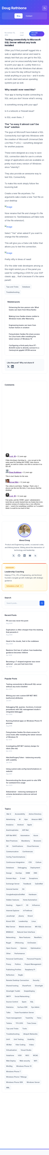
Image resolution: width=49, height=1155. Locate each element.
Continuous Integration (15, 862)
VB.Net (9, 1045)
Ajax (26, 819)
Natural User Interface (26, 932)
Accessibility (20, 814)
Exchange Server (12, 884)
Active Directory (35, 814)
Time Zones (31, 1023)
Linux (34, 921)
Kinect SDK (10, 921)
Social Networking (22, 996)
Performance (19, 953)
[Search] (42, 603)
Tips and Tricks (12, 287)
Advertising (10, 819)
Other (8, 953)
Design (9, 873)
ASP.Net (25, 830)
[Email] (30, 556)
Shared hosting (12, 986)
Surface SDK (22, 1007)
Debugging (22, 868)
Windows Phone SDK (14, 1082)
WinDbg (9, 1066)
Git (23, 889)
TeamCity (29, 1018)
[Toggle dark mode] (44, 8)
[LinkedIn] (24, 556)
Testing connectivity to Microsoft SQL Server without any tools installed (23, 42)
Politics (18, 964)
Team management (14, 1018)
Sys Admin (35, 1007)
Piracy (8, 964)
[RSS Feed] (35, 556)
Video (31, 1045)
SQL (31, 1002)
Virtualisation (11, 1050)
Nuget (8, 943)
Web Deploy (11, 1061)
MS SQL (38, 927)
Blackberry (25, 841)
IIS (27, 905)
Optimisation (36, 948)
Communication (12, 851)
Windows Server (33, 1082)
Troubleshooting (12, 292)
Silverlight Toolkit (13, 991)
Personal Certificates (14, 959)
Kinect (30, 916)
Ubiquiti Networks (30, 1034)
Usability (30, 1039)
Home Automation (30, 900)
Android (20, 825)
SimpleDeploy (29, 991)
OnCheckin (31, 943)
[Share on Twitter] (8, 367)
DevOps (19, 873)
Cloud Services (33, 846)
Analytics (9, 825)
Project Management (33, 964)
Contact (29, 16)
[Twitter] (14, 556)
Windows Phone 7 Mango (16, 1077)
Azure (36, 835)
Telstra (9, 1023)
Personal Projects (34, 959)
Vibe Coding (20, 1045)
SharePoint (26, 986)
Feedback (27, 884)
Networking (10, 937)
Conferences (27, 851)
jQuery (21, 916)
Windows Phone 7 (13, 1071)
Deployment (35, 868)
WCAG (35, 1055)
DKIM (28, 873)
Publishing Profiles (13, 970)
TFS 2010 (19, 1023)
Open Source (11, 948)
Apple (29, 825)
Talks (8, 1012)
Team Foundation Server (24, 1012)
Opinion (23, 948)
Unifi (8, 1039)
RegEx (20, 975)
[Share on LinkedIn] (12, 367)
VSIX (20, 1055)
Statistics (10, 1007)
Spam (24, 1002)
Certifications (17, 846)
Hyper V (19, 905)
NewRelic (38, 937)
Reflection (10, 975)
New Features (24, 937)
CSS (30, 862)
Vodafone (10, 1055)
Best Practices (12, 841)
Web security (25, 1061)
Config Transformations (15, 857)
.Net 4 (8, 814)
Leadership (23, 921)
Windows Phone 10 (23, 1066)
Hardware (32, 894)
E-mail (22, 878)
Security (36, 980)
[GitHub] (19, 556)
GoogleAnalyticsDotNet (15, 894)
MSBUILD (9, 932)
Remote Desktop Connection (17, 980)
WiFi (35, 1061)
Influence (36, 905)
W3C (27, 1055)
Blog (18, 16)
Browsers (37, 841)
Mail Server (10, 927)
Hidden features (12, 900)
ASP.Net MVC (11, 835)
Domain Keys (11, 878)
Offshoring (19, 943)
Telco (39, 1018)
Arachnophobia (12, 830)
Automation (25, 835)
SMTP (8, 996)
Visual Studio (26, 1050)
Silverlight (39, 986)
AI (20, 819)
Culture (38, 862)
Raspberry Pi (30, 970)
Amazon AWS (37, 819)
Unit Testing (18, 1039)
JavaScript (10, 916)
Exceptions (33, 878)
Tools (24, 1029)
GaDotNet (39, 884)
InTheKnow (27, 911)
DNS (35, 873)
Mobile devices (25, 927)
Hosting (9, 905)
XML (8, 1088)
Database (26, 287)
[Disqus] (24, 419)
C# (7, 846)
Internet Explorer (12, 911)
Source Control (12, 1002)
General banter (12, 889)
